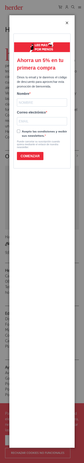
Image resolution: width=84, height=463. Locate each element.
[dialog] (42, 231)
